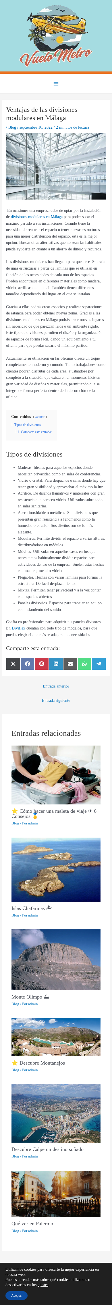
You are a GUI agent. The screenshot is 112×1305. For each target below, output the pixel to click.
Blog (12, 127)
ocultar (40, 417)
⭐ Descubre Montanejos (38, 1063)
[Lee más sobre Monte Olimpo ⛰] (56, 959)
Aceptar (16, 1296)
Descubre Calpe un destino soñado (47, 1149)
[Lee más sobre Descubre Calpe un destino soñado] (56, 1113)
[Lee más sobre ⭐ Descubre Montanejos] (56, 1037)
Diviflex (18, 628)
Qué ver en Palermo (32, 1223)
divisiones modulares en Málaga (37, 217)
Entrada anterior (56, 686)
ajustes (43, 1285)
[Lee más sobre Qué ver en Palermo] (56, 1193)
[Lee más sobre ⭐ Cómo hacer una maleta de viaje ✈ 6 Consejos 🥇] (56, 774)
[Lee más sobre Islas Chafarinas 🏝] (56, 869)
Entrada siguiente (56, 700)
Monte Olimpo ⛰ (30, 997)
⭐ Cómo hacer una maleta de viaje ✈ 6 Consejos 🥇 (53, 813)
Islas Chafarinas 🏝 (31, 908)
